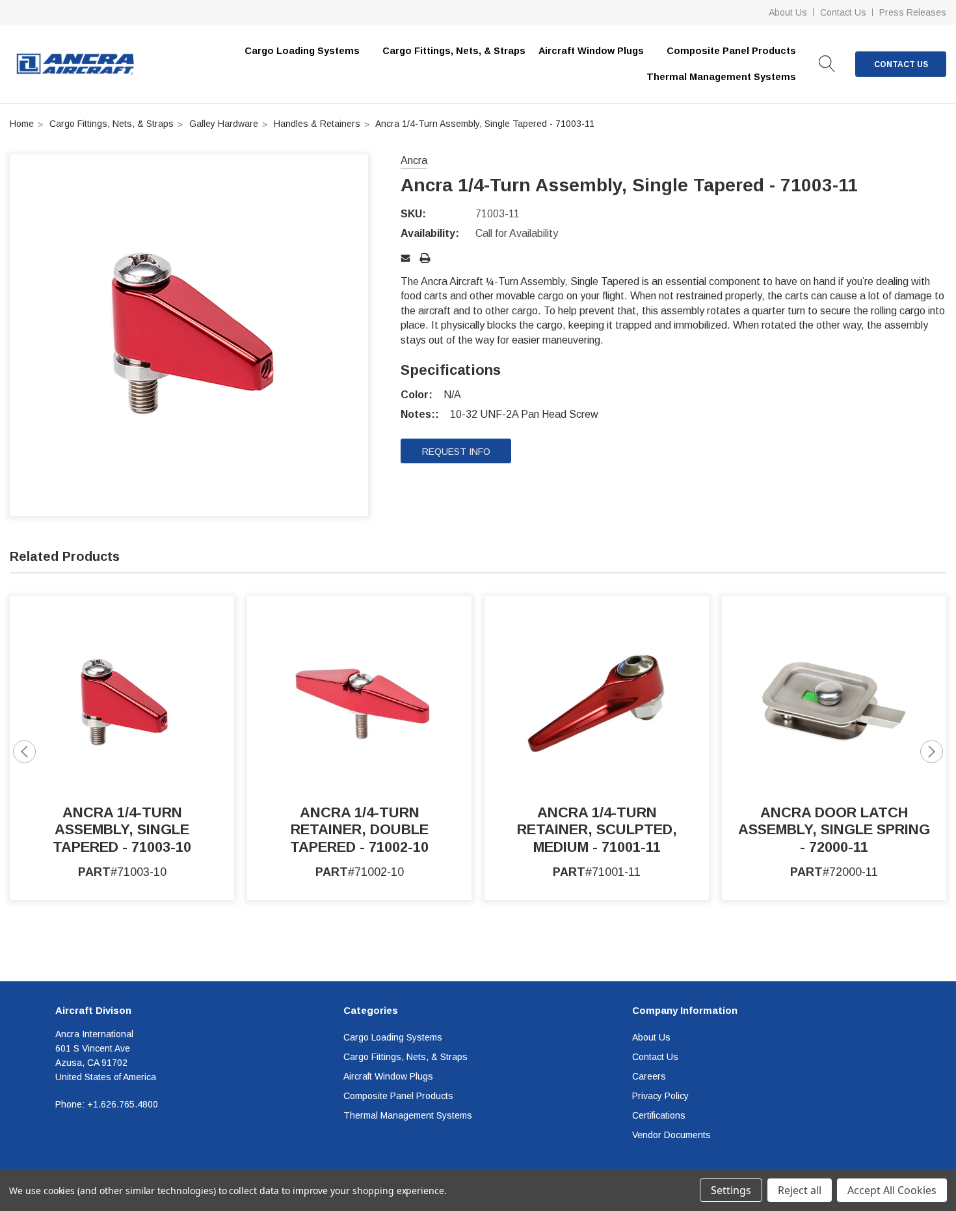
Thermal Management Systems (407, 1115)
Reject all (799, 1190)
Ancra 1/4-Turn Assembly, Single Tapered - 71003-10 (122, 829)
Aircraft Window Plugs (388, 1076)
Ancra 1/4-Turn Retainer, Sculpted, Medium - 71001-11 (597, 829)
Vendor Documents (671, 1135)
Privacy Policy (660, 1096)
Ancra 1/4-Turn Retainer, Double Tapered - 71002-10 (359, 829)
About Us (788, 12)
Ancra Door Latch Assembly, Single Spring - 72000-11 (834, 829)
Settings (731, 1190)
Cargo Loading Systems (392, 1037)
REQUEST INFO (456, 451)
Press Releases (912, 12)
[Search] (827, 63)
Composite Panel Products (398, 1096)
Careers (649, 1076)
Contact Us (843, 12)
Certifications (658, 1115)
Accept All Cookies (891, 1190)
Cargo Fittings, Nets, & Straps (453, 51)
